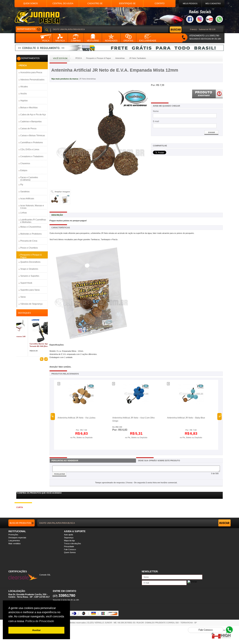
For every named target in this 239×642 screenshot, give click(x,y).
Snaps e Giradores (29, 269)
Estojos (23, 170)
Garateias (25, 191)
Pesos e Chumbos (29, 248)
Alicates (24, 86)
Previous (53, 416)
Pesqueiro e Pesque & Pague (31, 256)
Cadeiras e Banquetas (31, 121)
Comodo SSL (45, 575)
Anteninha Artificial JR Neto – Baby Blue (186, 418)
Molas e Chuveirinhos (30, 227)
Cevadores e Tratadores (31, 156)
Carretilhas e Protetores (31, 142)
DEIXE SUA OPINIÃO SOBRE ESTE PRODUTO (159, 460)
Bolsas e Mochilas (29, 107)
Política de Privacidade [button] (39, 621)
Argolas (24, 100)
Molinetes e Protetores (31, 234)
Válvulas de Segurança (31, 304)
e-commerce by (224, 630)
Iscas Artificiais (27, 198)
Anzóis (23, 93)
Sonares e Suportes (29, 276)
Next (219, 416)
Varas (23, 297)
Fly (21, 184)
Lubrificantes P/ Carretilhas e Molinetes (33, 220)
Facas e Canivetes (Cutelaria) (29, 178)
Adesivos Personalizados (32, 79)
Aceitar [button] (36, 630)
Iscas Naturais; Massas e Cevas (32, 206)
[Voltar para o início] (37, 16)
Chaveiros (25, 163)
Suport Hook (26, 283)
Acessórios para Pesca (31, 72)
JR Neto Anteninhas (87, 79)
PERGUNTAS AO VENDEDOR (64, 460)
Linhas (23, 212)
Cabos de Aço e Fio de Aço (33, 114)
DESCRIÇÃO (57, 215)
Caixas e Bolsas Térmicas (32, 135)
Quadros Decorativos (30, 262)
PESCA (23, 65)
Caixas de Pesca (28, 128)
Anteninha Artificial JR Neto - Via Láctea (76, 418)
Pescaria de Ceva (28, 241)
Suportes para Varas (30, 290)
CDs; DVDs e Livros (29, 149)
